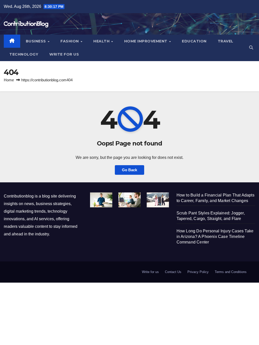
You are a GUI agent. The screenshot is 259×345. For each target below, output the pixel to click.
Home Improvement (146, 41)
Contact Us (173, 272)
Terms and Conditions (231, 272)
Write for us (64, 54)
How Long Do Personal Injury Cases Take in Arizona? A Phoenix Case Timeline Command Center (215, 236)
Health (102, 41)
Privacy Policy (198, 272)
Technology (23, 54)
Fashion (70, 41)
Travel (225, 41)
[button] (251, 47)
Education (194, 41)
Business (36, 41)
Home (9, 80)
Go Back (129, 170)
